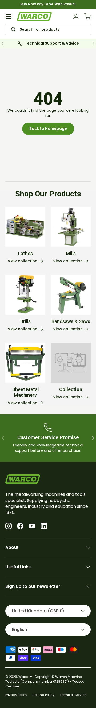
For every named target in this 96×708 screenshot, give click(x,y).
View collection (68, 397)
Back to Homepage (48, 128)
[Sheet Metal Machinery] (25, 363)
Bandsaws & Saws (70, 321)
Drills (25, 321)
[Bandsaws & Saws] (71, 295)
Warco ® (25, 676)
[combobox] (48, 29)
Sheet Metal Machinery (25, 392)
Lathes (25, 253)
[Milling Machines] (71, 227)
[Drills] (25, 295)
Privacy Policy (16, 695)
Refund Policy (43, 695)
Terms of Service (73, 695)
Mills (71, 253)
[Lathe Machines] (25, 227)
